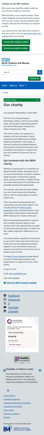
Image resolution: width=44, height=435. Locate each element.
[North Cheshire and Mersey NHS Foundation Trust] (12, 62)
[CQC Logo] (14, 323)
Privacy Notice (9, 410)
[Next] (40, 370)
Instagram (14, 299)
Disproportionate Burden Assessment (17, 403)
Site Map (7, 417)
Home (4, 85)
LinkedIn (13, 311)
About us (13, 85)
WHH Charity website (16, 256)
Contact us (34, 78)
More (22, 85)
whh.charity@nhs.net (18, 274)
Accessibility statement (12, 399)
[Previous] (4, 370)
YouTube (13, 307)
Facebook (14, 295)
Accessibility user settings (13, 407)
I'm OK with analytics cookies (16, 42)
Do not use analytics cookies (16, 48)
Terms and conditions (11, 414)
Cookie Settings (9, 396)
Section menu (10, 100)
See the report (15, 345)
